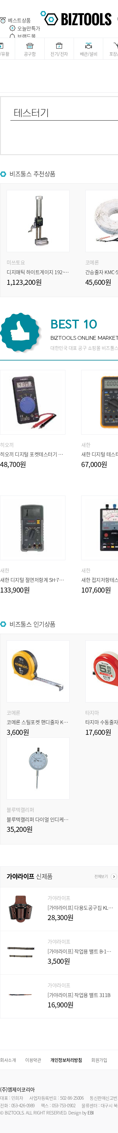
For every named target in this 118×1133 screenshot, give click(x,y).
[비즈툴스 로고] (75, 17)
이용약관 (33, 1060)
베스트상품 (19, 20)
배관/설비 (89, 54)
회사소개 (8, 1060)
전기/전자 (59, 54)
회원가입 (99, 1060)
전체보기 (101, 876)
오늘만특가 (28, 28)
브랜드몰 (26, 36)
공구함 (30, 54)
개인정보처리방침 (66, 1060)
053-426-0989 (23, 1105)
